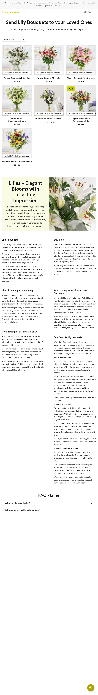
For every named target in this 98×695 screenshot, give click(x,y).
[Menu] (12, 669)
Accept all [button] (77, 356)
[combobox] (89, 334)
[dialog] (49, 347)
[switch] (8, 685)
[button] (19, 356)
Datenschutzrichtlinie (54, 350)
